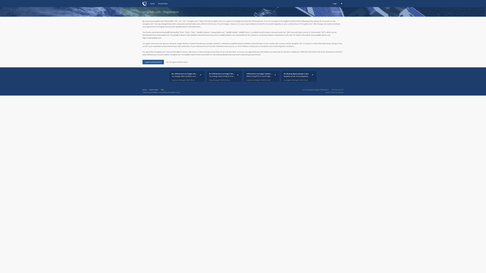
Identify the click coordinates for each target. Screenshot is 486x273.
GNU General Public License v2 (298, 32)
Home (152, 3)
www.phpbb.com (163, 35)
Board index (163, 3)
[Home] (145, 3)
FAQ (162, 90)
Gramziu (341, 92)
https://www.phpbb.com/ (152, 38)
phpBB (153, 92)
